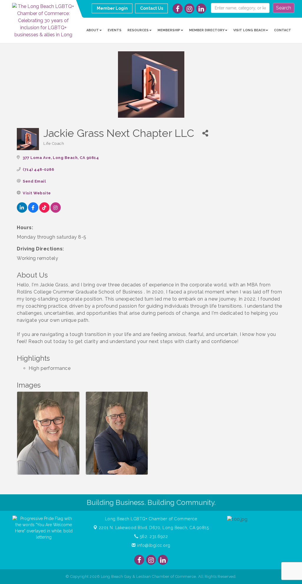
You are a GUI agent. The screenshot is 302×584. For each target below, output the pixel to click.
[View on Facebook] (33, 211)
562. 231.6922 (153, 536)
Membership (168, 30)
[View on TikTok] (44, 211)
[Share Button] (205, 133)
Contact (282, 30)
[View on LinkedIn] (22, 211)
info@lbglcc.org (153, 545)
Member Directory (206, 30)
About (92, 30)
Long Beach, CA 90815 (154, 527)
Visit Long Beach (249, 30)
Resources (138, 30)
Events (115, 30)
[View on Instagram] (55, 211)
